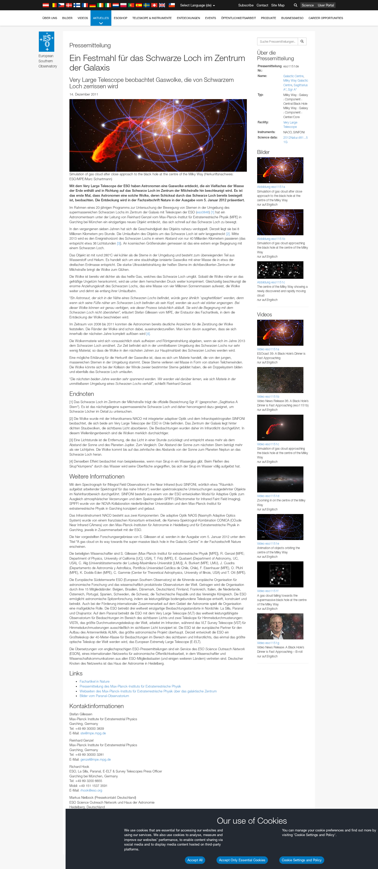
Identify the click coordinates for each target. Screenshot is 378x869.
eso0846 (203, 212)
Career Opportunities (326, 18)
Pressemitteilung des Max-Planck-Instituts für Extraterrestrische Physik (130, 686)
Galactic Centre (293, 76)
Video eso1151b (268, 396)
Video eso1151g (268, 643)
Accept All (195, 860)
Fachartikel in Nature (95, 681)
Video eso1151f (267, 591)
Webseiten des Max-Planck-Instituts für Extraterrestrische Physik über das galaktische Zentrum (148, 691)
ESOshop (120, 18)
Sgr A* (292, 89)
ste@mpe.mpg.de (93, 733)
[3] (118, 243)
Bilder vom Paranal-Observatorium (104, 696)
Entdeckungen (188, 18)
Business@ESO (292, 18)
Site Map (278, 5)
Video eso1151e (268, 543)
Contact (262, 5)
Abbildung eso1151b (271, 239)
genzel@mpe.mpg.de (95, 759)
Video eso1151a (268, 349)
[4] (148, 334)
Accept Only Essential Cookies (242, 860)
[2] (228, 234)
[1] (212, 212)
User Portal (326, 5)
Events (210, 18)
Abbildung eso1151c (271, 282)
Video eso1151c (268, 444)
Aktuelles (101, 18)
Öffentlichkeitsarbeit (238, 18)
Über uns (49, 18)
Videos (83, 18)
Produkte (268, 18)
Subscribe (246, 5)
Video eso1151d (268, 496)
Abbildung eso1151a (271, 187)
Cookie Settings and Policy (302, 860)
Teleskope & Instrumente (152, 18)
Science (308, 5)
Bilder (67, 18)
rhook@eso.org (91, 790)
